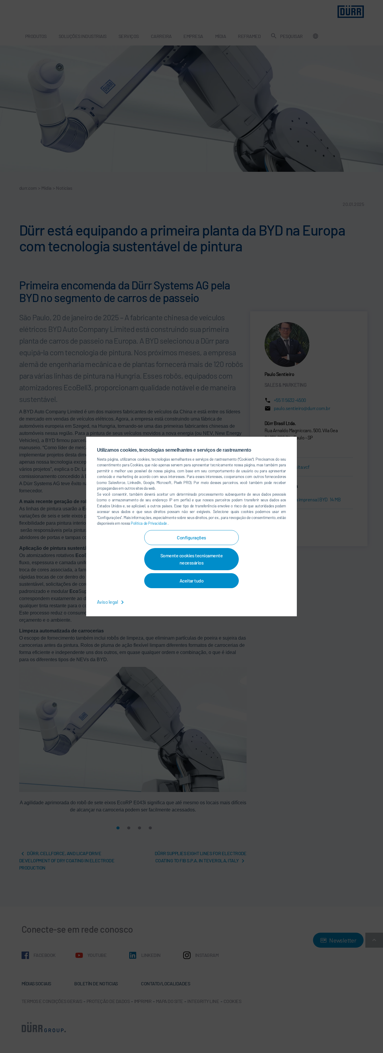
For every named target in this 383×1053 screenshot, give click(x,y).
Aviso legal (108, 602)
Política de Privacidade (149, 523)
